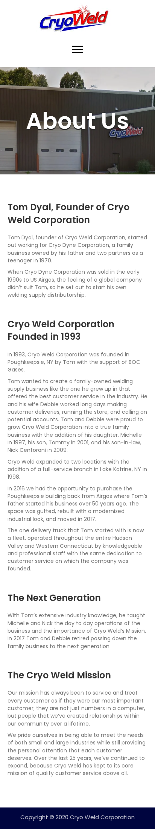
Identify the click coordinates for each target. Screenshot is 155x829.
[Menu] (77, 49)
